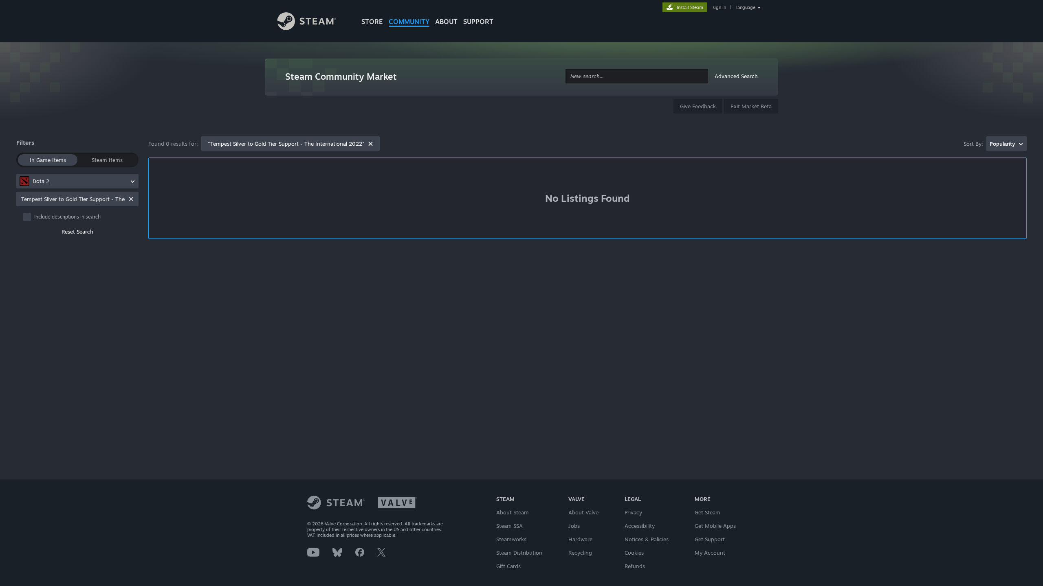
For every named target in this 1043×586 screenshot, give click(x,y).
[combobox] (636, 76)
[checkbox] (81, 217)
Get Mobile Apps (715, 526)
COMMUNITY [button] (409, 21)
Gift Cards (508, 566)
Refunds (635, 566)
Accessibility (640, 526)
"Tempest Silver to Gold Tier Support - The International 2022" (286, 143)
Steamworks (511, 539)
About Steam (512, 512)
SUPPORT (478, 21)
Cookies (634, 552)
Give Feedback (698, 106)
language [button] (745, 7)
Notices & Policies (647, 539)
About (446, 21)
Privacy (633, 512)
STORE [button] (372, 21)
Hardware (580, 539)
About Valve (583, 512)
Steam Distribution (519, 552)
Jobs (574, 526)
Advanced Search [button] (736, 76)
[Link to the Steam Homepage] (313, 22)
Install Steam (690, 7)
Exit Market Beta (751, 106)
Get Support (710, 539)
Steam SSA (509, 526)
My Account (710, 552)
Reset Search (77, 231)
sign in (719, 7)
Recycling (580, 552)
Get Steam (707, 512)
